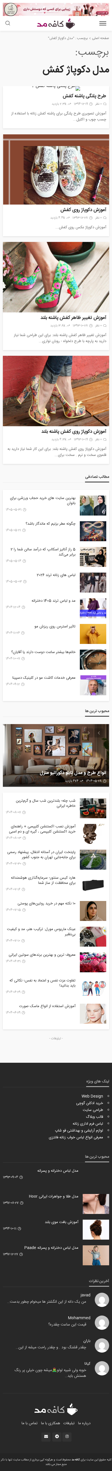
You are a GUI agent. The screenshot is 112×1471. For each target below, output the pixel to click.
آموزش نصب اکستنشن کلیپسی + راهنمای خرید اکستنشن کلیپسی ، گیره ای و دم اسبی (42, 829)
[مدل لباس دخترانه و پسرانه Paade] (96, 1255)
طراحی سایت (93, 1110)
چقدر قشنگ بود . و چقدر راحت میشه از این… (51, 1347)
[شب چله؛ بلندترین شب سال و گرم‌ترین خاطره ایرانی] (93, 808)
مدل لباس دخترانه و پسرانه (57, 1170)
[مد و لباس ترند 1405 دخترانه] (93, 608)
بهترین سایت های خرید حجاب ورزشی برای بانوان (43, 501)
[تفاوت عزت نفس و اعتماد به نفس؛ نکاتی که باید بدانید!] (93, 988)
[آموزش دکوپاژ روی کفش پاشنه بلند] (56, 391)
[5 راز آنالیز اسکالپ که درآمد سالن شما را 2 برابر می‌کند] (93, 557)
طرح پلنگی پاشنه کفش (84, 97)
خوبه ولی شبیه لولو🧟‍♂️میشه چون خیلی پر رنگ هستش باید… (50, 1373)
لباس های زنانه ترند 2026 (56, 575)
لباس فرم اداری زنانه (88, 1124)
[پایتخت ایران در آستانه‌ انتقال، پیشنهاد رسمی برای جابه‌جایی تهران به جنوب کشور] (93, 860)
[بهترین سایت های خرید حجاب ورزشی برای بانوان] (93, 506)
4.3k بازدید (58, 439)
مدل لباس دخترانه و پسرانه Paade (51, 1247)
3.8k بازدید (57, 325)
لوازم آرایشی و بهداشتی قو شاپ (79, 1131)
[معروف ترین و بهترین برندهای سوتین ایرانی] (93, 962)
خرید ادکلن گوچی (89, 1103)
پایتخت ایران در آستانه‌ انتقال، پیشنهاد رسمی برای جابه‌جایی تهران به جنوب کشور (41, 855)
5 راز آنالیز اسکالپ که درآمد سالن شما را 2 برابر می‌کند (43, 552)
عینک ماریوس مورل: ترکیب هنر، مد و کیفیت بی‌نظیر (41, 932)
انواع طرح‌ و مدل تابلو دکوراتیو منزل (73, 773)
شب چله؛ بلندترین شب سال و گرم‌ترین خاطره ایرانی (46, 803)
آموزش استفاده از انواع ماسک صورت (47, 1006)
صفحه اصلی (100, 38)
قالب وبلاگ (94, 1117)
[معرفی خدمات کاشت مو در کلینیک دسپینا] (93, 685)
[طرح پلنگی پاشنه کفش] (56, 88)
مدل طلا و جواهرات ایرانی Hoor (53, 1196)
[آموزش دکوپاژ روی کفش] (56, 169)
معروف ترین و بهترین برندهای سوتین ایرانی (42, 954)
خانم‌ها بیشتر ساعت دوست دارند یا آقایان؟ (43, 652)
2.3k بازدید (59, 104)
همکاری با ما (50, 1423)
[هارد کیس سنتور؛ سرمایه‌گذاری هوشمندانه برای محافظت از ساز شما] (93, 885)
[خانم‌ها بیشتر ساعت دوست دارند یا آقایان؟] (93, 660)
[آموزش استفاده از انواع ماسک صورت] (93, 1014)
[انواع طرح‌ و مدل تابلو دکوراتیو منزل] (56, 755)
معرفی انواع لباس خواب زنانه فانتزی (76, 1137)
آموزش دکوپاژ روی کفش (83, 210)
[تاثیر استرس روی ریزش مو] (93, 634)
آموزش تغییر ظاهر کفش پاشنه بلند (73, 318)
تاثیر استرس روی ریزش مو (55, 626)
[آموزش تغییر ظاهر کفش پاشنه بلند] (56, 277)
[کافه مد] (56, 1409)
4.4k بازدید (57, 218)
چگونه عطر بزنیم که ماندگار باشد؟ (51, 523)
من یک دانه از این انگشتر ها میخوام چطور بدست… (46, 1302)
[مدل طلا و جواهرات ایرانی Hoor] (96, 1204)
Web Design (92, 1096)
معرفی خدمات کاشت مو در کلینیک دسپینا (44, 677)
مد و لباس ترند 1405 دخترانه (54, 600)
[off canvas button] (102, 23)
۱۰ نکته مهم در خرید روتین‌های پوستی (47, 903)
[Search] (8, 24)
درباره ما (84, 1423)
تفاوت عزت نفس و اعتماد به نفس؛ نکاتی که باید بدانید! (42, 983)
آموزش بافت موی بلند (61, 1222)
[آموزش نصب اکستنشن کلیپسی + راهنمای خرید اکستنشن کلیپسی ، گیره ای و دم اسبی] (93, 834)
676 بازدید (71, 781)
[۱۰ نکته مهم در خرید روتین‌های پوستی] (93, 911)
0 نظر (98, 104)
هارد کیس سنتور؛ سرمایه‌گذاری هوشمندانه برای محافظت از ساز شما (43, 880)
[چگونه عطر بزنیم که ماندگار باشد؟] (93, 531)
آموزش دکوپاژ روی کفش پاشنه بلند (73, 432)
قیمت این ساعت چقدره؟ (67, 1325)
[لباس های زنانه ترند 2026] (93, 583)
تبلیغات (69, 1423)
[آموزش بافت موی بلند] (96, 1230)
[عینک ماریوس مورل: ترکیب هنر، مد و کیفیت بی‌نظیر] (93, 937)
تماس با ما (30, 1423)
